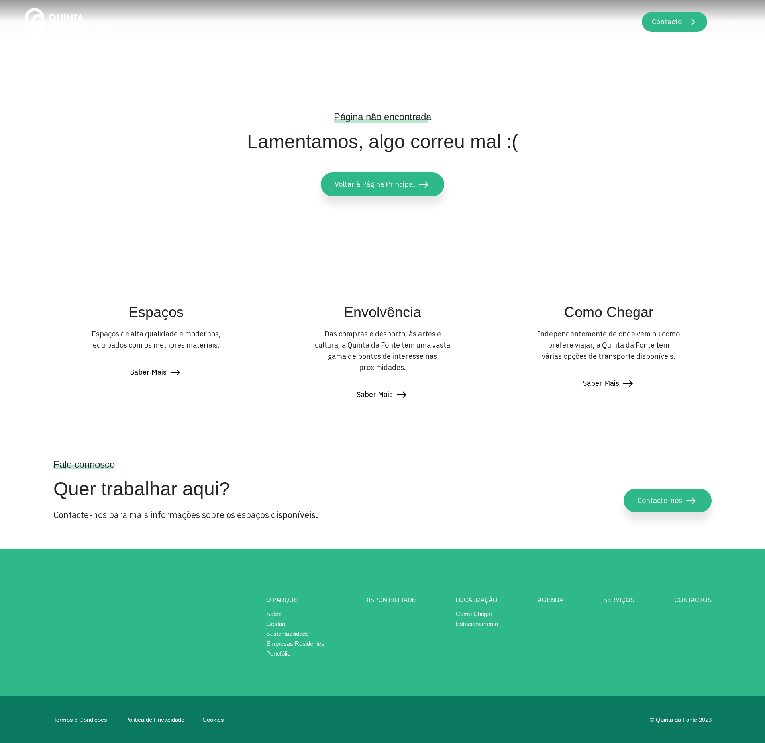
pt (736, 21)
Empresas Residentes (295, 644)
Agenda (550, 600)
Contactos (693, 600)
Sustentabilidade (287, 634)
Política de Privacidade (154, 720)
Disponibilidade (390, 600)
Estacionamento (477, 624)
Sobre (274, 614)
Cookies (213, 720)
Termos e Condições (80, 720)
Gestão (275, 624)
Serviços (618, 600)
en (723, 21)
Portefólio (278, 654)
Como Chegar (474, 614)
